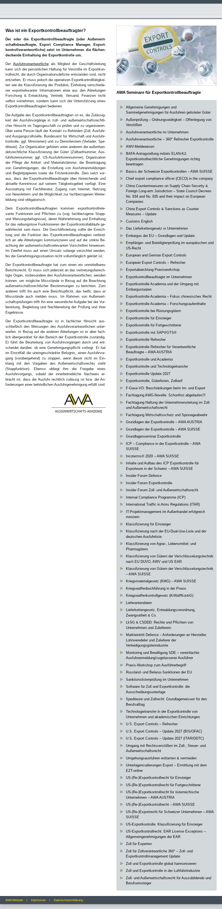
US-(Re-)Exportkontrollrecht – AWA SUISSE (160, 804)
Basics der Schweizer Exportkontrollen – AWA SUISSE (169, 171)
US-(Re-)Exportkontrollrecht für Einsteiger (158, 778)
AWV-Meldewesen (140, 146)
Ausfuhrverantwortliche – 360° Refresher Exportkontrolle (170, 139)
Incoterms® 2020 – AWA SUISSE (152, 456)
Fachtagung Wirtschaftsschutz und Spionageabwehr (166, 415)
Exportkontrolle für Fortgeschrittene (153, 325)
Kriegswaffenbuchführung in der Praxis (156, 588)
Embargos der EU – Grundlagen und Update (160, 236)
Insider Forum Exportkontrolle (149, 483)
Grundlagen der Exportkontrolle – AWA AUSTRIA (164, 422)
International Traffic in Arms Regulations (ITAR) (163, 504)
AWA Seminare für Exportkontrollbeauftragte (158, 92)
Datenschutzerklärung (68, 900)
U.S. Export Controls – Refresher (152, 724)
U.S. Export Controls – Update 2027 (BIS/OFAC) (164, 731)
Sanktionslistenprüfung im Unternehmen (157, 679)
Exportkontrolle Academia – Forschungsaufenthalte (166, 304)
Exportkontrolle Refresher (146, 340)
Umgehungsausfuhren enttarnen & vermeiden (161, 758)
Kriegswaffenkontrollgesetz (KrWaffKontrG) (159, 595)
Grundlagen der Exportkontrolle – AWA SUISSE (163, 429)
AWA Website (14, 900)
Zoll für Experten (139, 844)
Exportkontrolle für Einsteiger (148, 318)
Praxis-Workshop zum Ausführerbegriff (156, 665)
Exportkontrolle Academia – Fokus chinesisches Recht (169, 296)
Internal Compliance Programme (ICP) (155, 497)
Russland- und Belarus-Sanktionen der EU (159, 672)
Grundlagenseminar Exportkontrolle (153, 436)
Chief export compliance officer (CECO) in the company (169, 178)
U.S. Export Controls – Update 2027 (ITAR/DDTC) (165, 738)
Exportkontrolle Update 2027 (148, 374)
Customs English (139, 221)
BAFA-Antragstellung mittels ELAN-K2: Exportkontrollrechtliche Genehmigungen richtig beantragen (163, 159)
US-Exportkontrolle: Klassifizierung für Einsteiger (164, 824)
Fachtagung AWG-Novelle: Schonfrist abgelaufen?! (165, 395)
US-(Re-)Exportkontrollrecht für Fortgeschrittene (163, 785)
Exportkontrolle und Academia (149, 359)
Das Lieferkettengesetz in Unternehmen (157, 228)
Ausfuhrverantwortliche (31, 64)
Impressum (38, 900)
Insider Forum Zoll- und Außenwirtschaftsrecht (162, 490)
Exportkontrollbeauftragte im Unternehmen (159, 277)
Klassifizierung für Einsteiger (148, 524)
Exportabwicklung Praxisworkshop (152, 270)
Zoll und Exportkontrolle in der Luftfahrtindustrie (163, 871)
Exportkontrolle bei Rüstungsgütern (153, 311)
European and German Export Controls (156, 255)
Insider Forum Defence (144, 476)
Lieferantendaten (139, 603)
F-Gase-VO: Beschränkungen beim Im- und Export (165, 388)
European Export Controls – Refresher (155, 263)
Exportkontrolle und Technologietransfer (157, 366)
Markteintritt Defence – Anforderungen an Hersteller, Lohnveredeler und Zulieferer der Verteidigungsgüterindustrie (166, 640)
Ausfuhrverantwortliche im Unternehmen (157, 132)
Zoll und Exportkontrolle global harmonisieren (161, 864)
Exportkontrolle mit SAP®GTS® (151, 332)
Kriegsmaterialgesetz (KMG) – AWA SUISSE (161, 581)
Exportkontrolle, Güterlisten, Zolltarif (154, 381)
